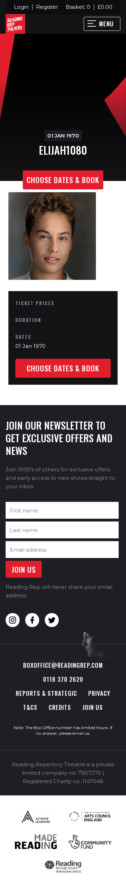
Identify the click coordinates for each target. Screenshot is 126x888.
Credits (60, 707)
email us (80, 733)
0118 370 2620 (63, 679)
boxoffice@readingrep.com (63, 665)
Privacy (99, 693)
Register (47, 7)
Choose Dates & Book (63, 179)
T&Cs (30, 707)
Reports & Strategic (46, 693)
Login (21, 7)
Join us (92, 707)
